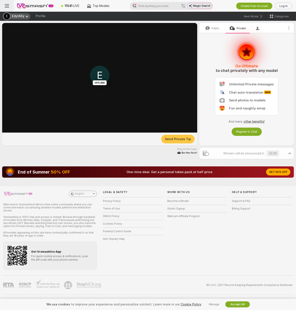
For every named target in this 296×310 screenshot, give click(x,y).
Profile (40, 16)
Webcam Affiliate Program (183, 216)
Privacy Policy (112, 201)
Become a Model (178, 201)
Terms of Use (111, 208)
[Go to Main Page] (35, 6)
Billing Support (241, 208)
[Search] (183, 6)
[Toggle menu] (7, 6)
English (79, 193)
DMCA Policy (111, 216)
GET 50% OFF (278, 172)
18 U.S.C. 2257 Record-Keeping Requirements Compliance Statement (249, 285)
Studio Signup (176, 208)
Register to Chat (246, 131)
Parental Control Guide (117, 231)
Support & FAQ (241, 201)
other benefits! (254, 121)
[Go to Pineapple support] (68, 285)
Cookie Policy (191, 304)
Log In (284, 6)
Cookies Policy (112, 223)
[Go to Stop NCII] (89, 285)
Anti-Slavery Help (114, 238)
